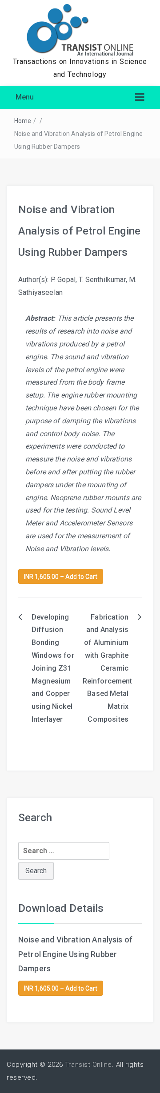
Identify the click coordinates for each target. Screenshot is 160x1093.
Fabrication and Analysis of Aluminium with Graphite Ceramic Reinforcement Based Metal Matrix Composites (107, 668)
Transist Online (88, 1065)
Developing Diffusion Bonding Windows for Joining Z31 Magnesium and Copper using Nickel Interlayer (53, 668)
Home (23, 120)
